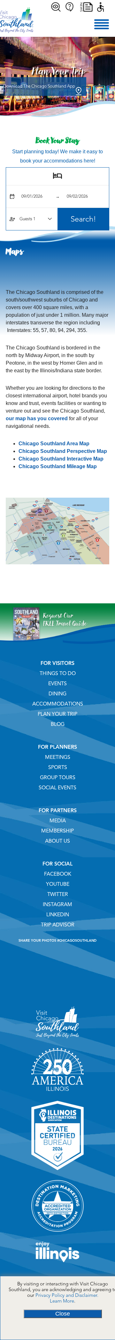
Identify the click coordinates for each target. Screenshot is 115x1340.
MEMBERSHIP (57, 831)
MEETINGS (57, 757)
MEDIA (58, 821)
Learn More (62, 1301)
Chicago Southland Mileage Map (58, 466)
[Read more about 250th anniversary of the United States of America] (57, 1093)
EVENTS (57, 683)
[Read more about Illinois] (57, 1264)
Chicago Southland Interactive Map (61, 458)
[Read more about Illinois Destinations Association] (57, 1172)
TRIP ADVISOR (57, 925)
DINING (57, 694)
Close (62, 1313)
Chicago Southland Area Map (54, 443)
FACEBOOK (57, 874)
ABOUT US (57, 841)
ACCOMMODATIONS (57, 704)
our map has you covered (37, 418)
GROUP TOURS (57, 777)
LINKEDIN (57, 915)
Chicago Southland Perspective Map (63, 451)
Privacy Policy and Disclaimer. (66, 1295)
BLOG (58, 724)
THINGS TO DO (58, 673)
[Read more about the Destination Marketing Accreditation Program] (57, 1234)
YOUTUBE (57, 884)
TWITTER (57, 894)
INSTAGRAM (57, 904)
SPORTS (57, 767)
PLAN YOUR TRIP (57, 714)
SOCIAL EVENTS (57, 788)
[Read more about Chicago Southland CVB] (57, 1040)
